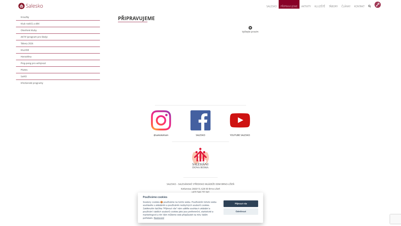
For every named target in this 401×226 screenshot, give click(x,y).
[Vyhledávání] (369, 4)
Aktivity (306, 6)
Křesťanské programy (32, 82)
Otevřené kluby (29, 30)
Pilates (24, 69)
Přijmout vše (241, 203)
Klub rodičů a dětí (30, 23)
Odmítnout (241, 211)
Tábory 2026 (27, 43)
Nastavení (159, 218)
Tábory (333, 6)
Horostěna (26, 56)
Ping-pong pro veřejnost (33, 63)
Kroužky (25, 17)
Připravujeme (289, 6)
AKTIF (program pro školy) (34, 36)
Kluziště (320, 6)
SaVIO (24, 76)
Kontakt (359, 6)
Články (345, 6)
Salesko (271, 6)
